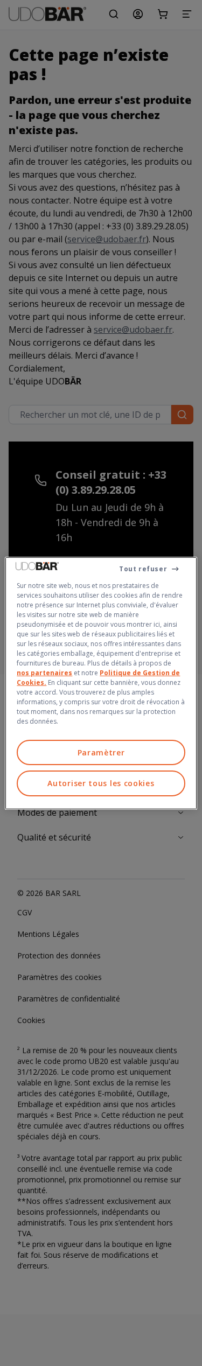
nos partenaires (44, 672)
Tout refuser (143, 568)
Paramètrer (101, 752)
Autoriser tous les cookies (100, 783)
